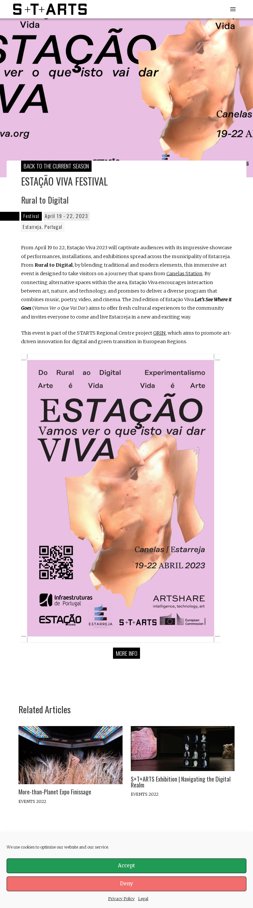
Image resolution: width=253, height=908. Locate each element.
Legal (143, 898)
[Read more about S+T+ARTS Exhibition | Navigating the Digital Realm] (183, 748)
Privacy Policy (121, 898)
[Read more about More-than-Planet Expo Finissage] (70, 755)
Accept (126, 865)
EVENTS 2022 (32, 801)
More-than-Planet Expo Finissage (54, 791)
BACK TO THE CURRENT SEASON (56, 166)
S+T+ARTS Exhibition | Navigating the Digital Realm (181, 781)
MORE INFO (126, 653)
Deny (126, 883)
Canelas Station (184, 274)
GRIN (159, 333)
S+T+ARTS (111, 9)
